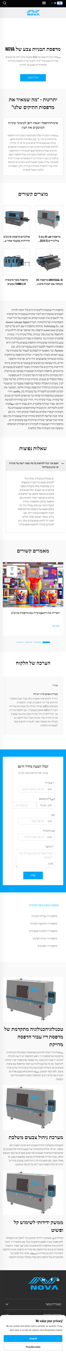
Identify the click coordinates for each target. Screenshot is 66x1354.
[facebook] (51, 1279)
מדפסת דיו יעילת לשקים (45, 938)
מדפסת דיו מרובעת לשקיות (43, 923)
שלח (33, 875)
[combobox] (46, 805)
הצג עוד (56, 626)
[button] (46, 642)
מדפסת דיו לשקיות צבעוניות (43, 931)
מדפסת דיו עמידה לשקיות (44, 916)
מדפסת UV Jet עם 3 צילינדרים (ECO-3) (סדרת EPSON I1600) (49, 239)
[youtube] (58, 1279)
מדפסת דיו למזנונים (47, 946)
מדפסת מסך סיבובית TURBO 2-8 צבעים (16, 282)
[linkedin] (43, 1279)
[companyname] (33, 13)
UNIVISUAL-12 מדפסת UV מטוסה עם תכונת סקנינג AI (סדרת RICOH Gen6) (49, 282)
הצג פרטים (49, 218)
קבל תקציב (32, 77)
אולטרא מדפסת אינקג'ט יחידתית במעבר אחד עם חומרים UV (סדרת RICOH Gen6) (16, 239)
